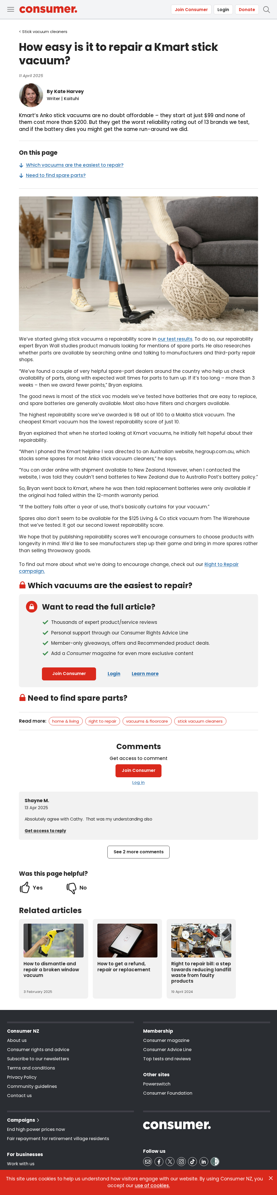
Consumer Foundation (167, 1093)
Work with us (20, 1164)
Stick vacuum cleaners (200, 721)
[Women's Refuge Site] (214, 1161)
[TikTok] (192, 1161)
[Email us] (147, 1161)
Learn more (145, 673)
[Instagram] (181, 1161)
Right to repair (102, 721)
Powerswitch (156, 1084)
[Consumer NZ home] (48, 9)
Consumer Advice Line (167, 1049)
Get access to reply (45, 831)
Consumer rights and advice (38, 1049)
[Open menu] (10, 9)
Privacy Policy (22, 1077)
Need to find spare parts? (56, 175)
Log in (138, 782)
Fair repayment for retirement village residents (58, 1138)
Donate (247, 9)
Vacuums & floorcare (147, 721)
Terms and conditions (31, 1068)
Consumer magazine (166, 1040)
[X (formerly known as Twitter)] (170, 1161)
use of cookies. (152, 1185)
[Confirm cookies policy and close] (271, 1178)
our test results (175, 339)
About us (17, 1040)
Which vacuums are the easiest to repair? (75, 165)
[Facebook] (158, 1161)
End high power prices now (36, 1129)
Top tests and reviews (167, 1059)
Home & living (65, 721)
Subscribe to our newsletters (38, 1059)
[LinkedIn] (203, 1161)
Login (223, 9)
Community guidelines (32, 1086)
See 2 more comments (139, 852)
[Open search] (266, 9)
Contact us (19, 1095)
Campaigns (21, 1120)
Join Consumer (191, 9)
